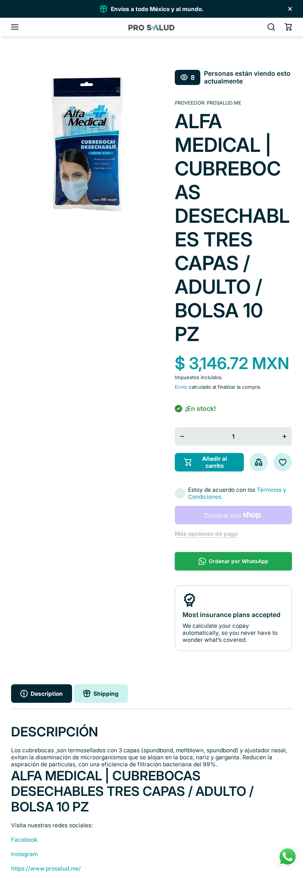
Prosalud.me (224, 103)
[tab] (101, 693)
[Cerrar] (290, 8)
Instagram (24, 854)
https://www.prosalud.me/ (46, 868)
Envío (181, 387)
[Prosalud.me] (151, 27)
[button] (288, 27)
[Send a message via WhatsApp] (287, 856)
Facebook (24, 839)
